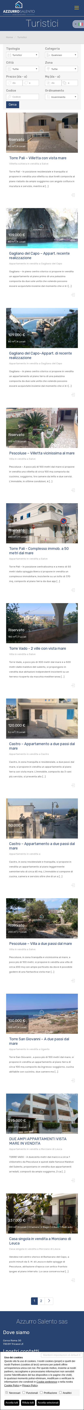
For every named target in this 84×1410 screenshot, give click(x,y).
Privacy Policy (30, 1385)
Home (9, 37)
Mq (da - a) (52, 76)
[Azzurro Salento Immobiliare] (19, 8)
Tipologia (13, 48)
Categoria (52, 48)
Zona (49, 62)
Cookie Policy (12, 1385)
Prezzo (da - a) (16, 76)
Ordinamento (54, 90)
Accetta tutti (12, 1402)
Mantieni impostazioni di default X (62, 1355)
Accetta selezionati (48, 1402)
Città (10, 62)
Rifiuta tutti (28, 1402)
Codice (11, 90)
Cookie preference (46, 1381)
